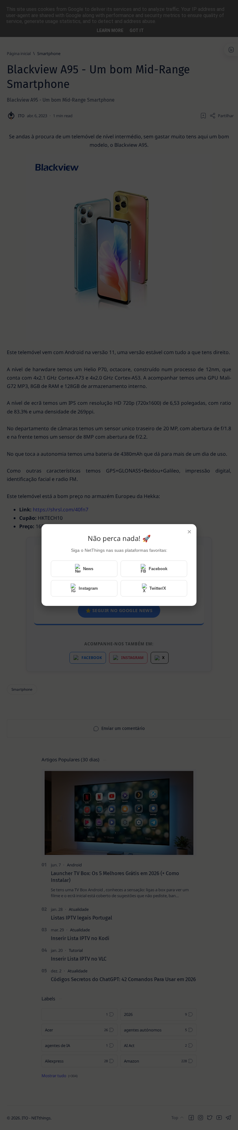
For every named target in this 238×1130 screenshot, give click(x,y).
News (88, 568)
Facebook (158, 568)
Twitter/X (157, 588)
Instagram (88, 588)
